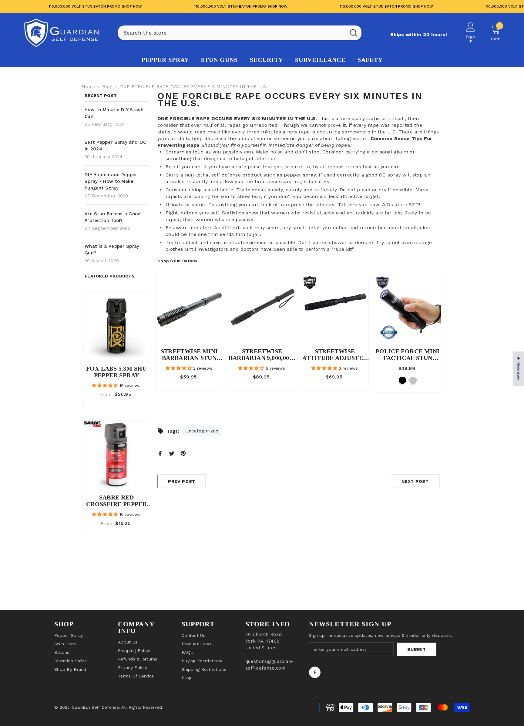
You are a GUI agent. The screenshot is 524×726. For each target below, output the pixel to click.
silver (413, 380)
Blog (107, 86)
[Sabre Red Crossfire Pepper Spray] (116, 454)
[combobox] (232, 32)
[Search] (239, 32)
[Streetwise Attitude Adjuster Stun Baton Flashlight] (334, 308)
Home (88, 86)
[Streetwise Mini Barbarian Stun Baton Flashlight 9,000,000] (189, 308)
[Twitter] (171, 453)
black (402, 380)
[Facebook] (160, 453)
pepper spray (300, 175)
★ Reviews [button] (518, 368)
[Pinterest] (183, 453)
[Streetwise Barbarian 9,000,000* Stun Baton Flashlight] (262, 308)
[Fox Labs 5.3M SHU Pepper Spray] (116, 325)
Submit (416, 649)
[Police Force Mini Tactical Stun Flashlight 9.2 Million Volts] (407, 308)
